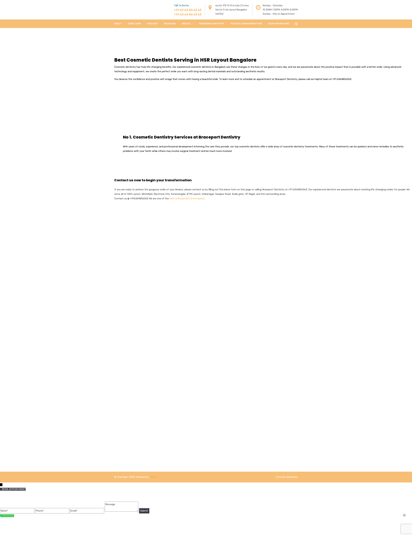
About (118, 23)
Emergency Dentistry (211, 23)
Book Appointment (279, 23)
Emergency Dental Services (179, 250)
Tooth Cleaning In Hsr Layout (180, 228)
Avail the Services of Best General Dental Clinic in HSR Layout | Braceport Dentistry (183, 267)
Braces (186, 23)
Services (152, 23)
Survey (215, 246)
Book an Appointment (223, 240)
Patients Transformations (246, 23)
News (214, 252)
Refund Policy (219, 264)
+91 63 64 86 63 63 (187, 14)
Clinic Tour (134, 23)
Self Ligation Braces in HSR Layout (183, 256)
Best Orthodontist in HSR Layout (183, 244)
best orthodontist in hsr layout (186, 198)
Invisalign (170, 23)
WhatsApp (8, 515)
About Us (216, 228)
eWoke (153, 477)
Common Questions (287, 477)
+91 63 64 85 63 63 (187, 10)
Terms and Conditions (223, 258)
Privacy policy (218, 271)
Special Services (220, 234)
